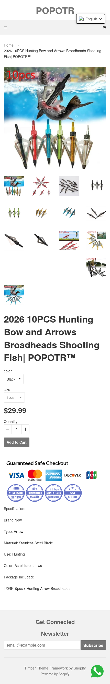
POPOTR (55, 10)
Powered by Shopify (55, 674)
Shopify (80, 668)
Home (9, 45)
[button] (90, 18)
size (7, 389)
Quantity (10, 421)
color (8, 370)
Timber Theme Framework (46, 668)
